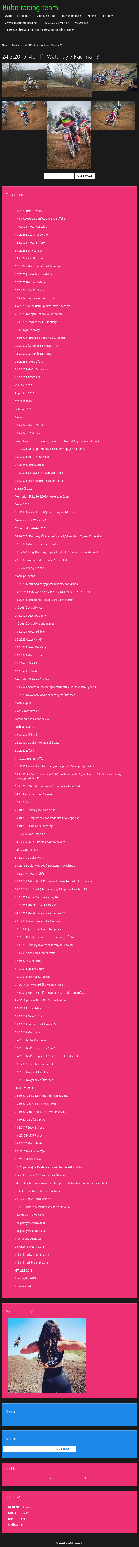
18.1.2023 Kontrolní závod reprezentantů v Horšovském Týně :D (55, 687)
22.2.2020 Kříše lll (26, 735)
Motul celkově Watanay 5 (31, 520)
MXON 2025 (82, 23)
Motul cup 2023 (25, 703)
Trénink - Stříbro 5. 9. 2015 (31, 1262)
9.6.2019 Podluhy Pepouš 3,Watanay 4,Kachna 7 (45, 865)
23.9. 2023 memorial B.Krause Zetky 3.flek (41, 560)
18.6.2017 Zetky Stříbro (29, 1127)
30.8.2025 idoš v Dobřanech (32, 369)
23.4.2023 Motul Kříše (28, 655)
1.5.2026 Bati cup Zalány (30, 282)
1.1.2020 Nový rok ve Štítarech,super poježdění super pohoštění (55, 766)
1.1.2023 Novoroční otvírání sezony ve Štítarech (45, 695)
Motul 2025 (22, 417)
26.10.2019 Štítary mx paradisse (35, 810)
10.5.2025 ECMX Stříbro (29, 377)
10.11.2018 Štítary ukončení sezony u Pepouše (44, 945)
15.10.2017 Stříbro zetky (30, 1119)
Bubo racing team (30, 7)
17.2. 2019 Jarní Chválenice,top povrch (39, 929)
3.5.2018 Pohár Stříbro (29, 1008)
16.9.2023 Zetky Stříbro (29, 568)
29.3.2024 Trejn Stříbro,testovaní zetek (39, 481)
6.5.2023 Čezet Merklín (29, 639)
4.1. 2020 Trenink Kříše (29, 758)
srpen (45, 1478)
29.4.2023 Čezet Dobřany (30, 647)
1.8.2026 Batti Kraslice (29, 211)
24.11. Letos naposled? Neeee (34, 794)
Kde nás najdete (70, 16)
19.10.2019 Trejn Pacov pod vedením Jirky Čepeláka (47, 818)
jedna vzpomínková (27, 850)
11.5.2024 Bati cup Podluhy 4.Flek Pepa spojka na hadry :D (51, 449)
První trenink (23, 1286)
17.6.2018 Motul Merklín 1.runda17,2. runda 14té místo (50, 993)
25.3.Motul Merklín (26, 663)
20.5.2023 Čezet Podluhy (30, 615)
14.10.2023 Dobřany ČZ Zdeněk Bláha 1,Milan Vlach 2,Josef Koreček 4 (58, 536)
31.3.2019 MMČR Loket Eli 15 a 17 (36, 905)
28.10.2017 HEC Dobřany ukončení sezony (41, 1096)
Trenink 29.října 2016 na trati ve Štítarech (41, 1175)
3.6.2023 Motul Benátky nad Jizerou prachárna (44, 600)
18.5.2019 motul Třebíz (29, 873)
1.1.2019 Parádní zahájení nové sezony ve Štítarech (47, 937)
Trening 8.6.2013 (25, 1278)
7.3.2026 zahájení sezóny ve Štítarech (38, 314)
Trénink (91, 16)
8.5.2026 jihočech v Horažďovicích (36, 274)
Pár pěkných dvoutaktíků (30, 1231)
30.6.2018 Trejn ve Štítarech (32, 977)
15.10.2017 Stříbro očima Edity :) (35, 1104)
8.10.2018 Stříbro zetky (29, 969)
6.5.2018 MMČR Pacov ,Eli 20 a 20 (35, 1048)
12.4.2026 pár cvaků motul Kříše (35, 298)
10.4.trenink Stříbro (27, 671)
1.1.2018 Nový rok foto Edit (32, 1072)
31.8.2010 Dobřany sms (30, 858)
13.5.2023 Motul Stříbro (30, 631)
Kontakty (107, 16)
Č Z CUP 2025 (23, 401)
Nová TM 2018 (24, 1088)
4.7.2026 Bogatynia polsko (31, 234)
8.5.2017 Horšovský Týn (30, 1151)
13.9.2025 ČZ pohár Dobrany (33, 354)
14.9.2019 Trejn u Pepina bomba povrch (40, 842)
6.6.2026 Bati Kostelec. (29, 250)
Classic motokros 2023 (29, 711)
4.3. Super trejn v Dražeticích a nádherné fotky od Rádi (49, 1167)
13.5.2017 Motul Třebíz (29, 1143)
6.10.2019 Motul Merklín (30, 834)
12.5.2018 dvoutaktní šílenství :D (35, 1024)
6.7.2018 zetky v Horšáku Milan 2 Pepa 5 (40, 985)
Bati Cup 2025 (23, 409)
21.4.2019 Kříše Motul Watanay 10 (36, 897)
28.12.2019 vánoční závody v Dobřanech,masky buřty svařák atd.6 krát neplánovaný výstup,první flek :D (68, 776)
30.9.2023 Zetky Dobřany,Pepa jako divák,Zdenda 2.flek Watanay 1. (57, 552)
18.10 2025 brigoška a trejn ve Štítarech (40, 338)
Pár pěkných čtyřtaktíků (30, 1223)
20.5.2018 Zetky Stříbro (29, 1016)
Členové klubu (46, 16)
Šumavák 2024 (24, 488)
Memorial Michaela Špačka (32, 679)
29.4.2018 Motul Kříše (28, 1032)
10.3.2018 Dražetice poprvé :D (34, 1064)
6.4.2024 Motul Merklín (29, 465)
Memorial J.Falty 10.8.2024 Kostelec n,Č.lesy (42, 496)
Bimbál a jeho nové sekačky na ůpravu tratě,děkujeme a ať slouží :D (57, 441)
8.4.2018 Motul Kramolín (30, 1040)
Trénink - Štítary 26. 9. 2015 (32, 1254)
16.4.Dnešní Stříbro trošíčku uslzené (38, 1191)
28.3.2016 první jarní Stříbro (32, 1199)
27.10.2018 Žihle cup (28, 961)
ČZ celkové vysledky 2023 (30, 528)
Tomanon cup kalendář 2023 (33, 719)
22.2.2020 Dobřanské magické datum (38, 742)
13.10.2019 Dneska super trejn (34, 826)
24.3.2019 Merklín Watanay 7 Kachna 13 (40, 913)
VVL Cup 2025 (23, 385)
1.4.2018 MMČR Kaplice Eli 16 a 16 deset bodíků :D (46, 1056)
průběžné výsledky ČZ (28, 607)
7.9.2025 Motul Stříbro (29, 362)
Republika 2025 (24, 393)
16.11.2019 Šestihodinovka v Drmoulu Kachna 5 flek (47, 786)
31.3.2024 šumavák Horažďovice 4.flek (39, 473)
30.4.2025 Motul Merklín (30, 425)
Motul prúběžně (25, 576)
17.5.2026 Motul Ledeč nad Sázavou (37, 266)
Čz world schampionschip (21, 23)
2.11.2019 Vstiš (24, 802)
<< (14, 1478)
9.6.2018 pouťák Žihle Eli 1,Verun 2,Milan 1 (41, 1000)
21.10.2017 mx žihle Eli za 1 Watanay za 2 (40, 1112)
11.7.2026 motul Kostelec (31, 226)
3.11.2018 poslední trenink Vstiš (35, 953)
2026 (55, 1478)
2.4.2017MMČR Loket (28, 1159)
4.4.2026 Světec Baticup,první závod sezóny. (42, 306)
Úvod (8, 16)
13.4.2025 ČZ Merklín (56, 23)
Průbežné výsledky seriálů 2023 (35, 623)
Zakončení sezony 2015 (29, 1246)
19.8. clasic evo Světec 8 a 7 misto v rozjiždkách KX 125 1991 (52, 592)
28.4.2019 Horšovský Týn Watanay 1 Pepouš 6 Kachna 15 (51, 889)
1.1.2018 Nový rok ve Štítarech (34, 1080)
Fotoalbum (24, 16)
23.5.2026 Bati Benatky (29, 258)
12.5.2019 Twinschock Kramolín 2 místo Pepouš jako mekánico (54, 881)
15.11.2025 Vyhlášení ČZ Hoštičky (36, 322)
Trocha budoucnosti (28, 1238)
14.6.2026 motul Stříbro (30, 242)
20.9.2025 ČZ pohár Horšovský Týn (37, 346)
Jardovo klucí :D (25, 727)
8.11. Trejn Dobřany (27, 330)
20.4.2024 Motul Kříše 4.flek (32, 457)
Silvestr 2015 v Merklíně (30, 1215)
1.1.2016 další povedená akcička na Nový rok (43, 1207)
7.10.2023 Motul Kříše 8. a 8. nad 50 (37, 544)
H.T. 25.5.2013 (23, 1270)
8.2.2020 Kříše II (25, 750)
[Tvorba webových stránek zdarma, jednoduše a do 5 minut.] (81, 1543)
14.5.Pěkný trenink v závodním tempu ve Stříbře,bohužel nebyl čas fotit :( (61, 1183)
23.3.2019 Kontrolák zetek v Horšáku (38, 921)
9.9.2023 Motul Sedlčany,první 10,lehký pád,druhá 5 (47, 584)
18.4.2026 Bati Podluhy (29, 290)
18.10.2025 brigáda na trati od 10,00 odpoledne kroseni (40, 30)
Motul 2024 (22, 504)
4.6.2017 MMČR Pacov (29, 1135)
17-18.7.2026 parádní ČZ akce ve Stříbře (40, 219)
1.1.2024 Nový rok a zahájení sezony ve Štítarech (45, 512)
